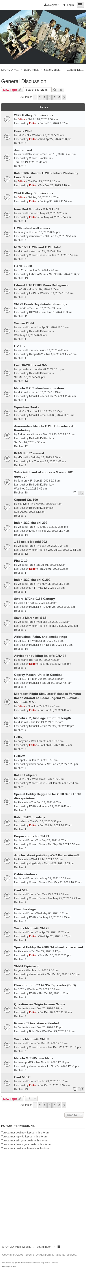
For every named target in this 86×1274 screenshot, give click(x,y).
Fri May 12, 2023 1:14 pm (49, 587)
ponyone (23, 741)
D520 (21, 270)
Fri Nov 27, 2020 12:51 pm (63, 1066)
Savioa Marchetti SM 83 (31, 1039)
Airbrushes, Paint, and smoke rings (40, 636)
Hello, (18, 737)
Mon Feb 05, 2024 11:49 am (59, 396)
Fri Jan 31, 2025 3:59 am (63, 255)
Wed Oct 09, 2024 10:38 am (56, 293)
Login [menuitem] (70, 5)
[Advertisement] (43, 1196)
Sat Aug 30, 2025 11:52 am (55, 201)
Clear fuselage (25, 909)
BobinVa (23, 1008)
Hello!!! (19, 756)
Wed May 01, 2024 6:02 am (30, 335)
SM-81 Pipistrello (26, 966)
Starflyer (23, 503)
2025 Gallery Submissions (33, 115)
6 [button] (59, 97)
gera (20, 970)
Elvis (20, 602)
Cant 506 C (22, 1077)
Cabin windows (25, 874)
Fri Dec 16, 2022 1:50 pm (57, 644)
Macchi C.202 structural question (39, 388)
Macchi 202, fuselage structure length (42, 718)
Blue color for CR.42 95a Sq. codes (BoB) (45, 985)
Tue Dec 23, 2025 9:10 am (55, 185)
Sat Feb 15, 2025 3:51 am (60, 236)
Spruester (23, 369)
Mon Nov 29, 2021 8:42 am (55, 806)
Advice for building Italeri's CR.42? (40, 655)
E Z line (19, 346)
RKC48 (22, 308)
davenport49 (36, 764)
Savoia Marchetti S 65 (30, 617)
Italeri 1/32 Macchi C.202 (32, 579)
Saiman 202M (24, 323)
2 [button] (40, 97)
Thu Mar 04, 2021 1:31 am (54, 993)
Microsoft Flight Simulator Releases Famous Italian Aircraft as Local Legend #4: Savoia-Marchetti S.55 (47, 698)
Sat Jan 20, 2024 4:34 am (29, 442)
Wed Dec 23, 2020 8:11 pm (58, 1031)
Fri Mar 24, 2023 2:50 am (63, 625)
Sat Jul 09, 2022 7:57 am (57, 682)
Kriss (32, 530)
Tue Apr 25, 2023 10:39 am (58, 606)
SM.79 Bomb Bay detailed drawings (40, 304)
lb (30, 461)
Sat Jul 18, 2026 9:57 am (54, 123)
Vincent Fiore (26, 213)
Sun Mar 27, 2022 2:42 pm (58, 726)
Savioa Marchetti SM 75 (31, 928)
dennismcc (35, 236)
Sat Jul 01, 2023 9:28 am (54, 568)
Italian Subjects (25, 775)
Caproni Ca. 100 (26, 499)
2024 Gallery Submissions (33, 193)
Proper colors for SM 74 (31, 836)
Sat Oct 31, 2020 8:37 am (54, 1085)
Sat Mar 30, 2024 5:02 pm (29, 377)
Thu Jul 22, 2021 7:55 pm (59, 863)
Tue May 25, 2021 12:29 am (64, 898)
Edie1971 (23, 135)
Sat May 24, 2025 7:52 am (55, 217)
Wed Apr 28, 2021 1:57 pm (55, 936)
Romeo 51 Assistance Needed (36, 1023)
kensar (22, 659)
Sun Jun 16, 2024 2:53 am (56, 312)
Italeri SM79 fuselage (29, 817)
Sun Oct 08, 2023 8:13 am (29, 511)
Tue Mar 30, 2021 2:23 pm (55, 955)
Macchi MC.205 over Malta (33, 1058)
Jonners (22, 480)
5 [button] (54, 97)
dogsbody (35, 863)
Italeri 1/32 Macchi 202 (30, 522)
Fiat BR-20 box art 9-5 (30, 365)
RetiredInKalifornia (40, 331)
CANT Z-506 (23, 266)
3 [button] (44, 97)
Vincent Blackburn (28, 154)
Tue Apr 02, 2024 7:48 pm (61, 354)
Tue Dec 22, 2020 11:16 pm (64, 1047)
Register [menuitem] (53, 5)
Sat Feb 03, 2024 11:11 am (58, 415)
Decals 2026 (23, 131)
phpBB (18, 1262)
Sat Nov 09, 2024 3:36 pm (64, 274)
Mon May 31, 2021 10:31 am (65, 882)
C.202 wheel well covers (32, 228)
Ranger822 (36, 354)
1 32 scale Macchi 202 (30, 541)
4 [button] (49, 97)
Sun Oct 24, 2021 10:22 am (55, 825)
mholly (22, 232)
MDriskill (23, 251)
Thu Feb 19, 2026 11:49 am (30, 162)
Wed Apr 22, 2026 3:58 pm (55, 139)
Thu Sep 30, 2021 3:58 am (64, 844)
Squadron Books (26, 407)
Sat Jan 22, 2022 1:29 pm (62, 764)
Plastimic (23, 802)
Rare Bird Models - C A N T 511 (37, 209)
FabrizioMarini (37, 274)
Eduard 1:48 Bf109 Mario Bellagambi (41, 285)
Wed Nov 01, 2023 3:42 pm (30, 488)
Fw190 (22, 289)
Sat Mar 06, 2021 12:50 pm (63, 974)
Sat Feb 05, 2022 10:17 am (55, 745)
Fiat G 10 (21, 560)
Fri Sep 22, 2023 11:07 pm (53, 530)
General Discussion (23, 81)
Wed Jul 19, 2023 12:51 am (64, 549)
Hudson (22, 821)
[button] (64, 97)
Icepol (21, 760)
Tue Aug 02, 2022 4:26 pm (55, 663)
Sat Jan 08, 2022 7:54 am (63, 783)
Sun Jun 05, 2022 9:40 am (55, 710)
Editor (21, 119)
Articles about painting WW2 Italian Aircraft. (47, 855)
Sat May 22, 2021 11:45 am (55, 917)
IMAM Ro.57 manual (29, 453)
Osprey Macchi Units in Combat (38, 674)
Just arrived (23, 150)
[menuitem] (5, 1267)
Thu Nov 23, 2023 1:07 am (50, 461)
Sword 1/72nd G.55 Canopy (34, 598)
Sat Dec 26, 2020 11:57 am (55, 1012)
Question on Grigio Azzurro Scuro (39, 1004)
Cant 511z (21, 890)
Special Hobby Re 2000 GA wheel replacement (48, 947)
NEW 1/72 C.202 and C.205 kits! (37, 247)
